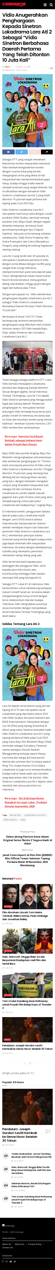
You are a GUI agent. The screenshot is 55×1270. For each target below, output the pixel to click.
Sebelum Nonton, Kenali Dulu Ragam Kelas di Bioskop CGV (31, 1185)
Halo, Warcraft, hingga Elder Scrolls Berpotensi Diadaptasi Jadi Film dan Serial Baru (24, 960)
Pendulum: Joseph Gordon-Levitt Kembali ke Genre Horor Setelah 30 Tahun (27, 1047)
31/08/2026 (8, 923)
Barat (7, 1040)
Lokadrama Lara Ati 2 (35, 815)
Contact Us (7, 1247)
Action (8, 951)
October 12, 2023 (23, 66)
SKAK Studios (10, 819)
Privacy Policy (35, 1244)
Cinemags (19, 1232)
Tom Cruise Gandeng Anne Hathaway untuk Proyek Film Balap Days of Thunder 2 (27, 1004)
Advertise (19, 1244)
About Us (6, 1244)
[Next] (30, 1063)
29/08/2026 (8, 1053)
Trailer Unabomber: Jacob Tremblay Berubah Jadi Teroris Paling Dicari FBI (31, 1155)
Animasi (8, 906)
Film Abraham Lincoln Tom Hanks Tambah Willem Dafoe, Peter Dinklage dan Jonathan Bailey (25, 916)
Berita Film (15, 815)
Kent (7, 66)
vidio (22, 819)
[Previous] (24, 1063)
